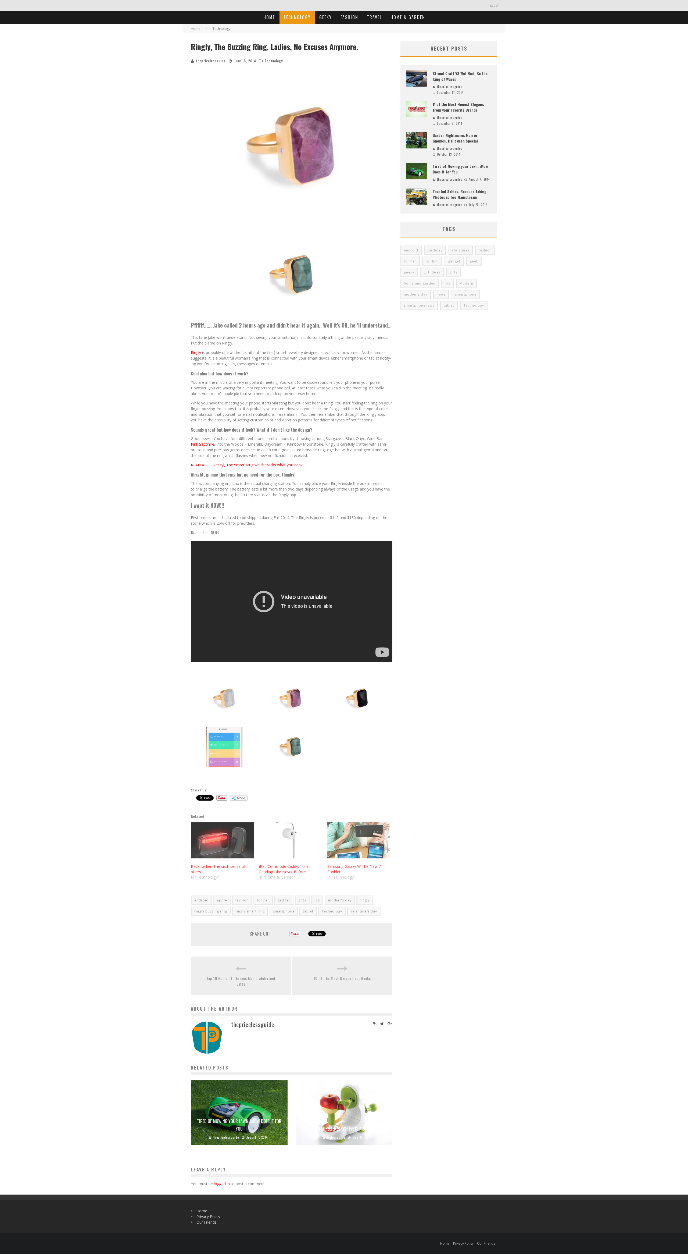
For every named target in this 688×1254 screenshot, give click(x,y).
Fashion (349, 17)
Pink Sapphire (202, 444)
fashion (242, 900)
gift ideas (432, 272)
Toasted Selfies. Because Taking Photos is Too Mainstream (459, 194)
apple (222, 900)
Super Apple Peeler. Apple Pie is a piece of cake (344, 1128)
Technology (297, 17)
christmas (460, 250)
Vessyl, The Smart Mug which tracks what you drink (258, 464)
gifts (302, 900)
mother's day (340, 900)
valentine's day (363, 911)
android (201, 900)
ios (317, 900)
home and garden (419, 283)
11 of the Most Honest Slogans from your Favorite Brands (458, 107)
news (441, 294)
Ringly (196, 352)
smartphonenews (419, 305)
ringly (365, 900)
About (495, 5)
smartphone (284, 911)
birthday (435, 250)
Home (269, 17)
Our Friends (206, 1222)
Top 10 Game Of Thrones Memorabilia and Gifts (240, 981)
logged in (222, 1183)
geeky (409, 272)
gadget (284, 900)
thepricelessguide (211, 60)
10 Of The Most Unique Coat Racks (342, 978)
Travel (374, 17)
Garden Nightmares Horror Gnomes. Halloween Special (455, 138)
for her (263, 900)
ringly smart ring (250, 911)
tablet (308, 911)
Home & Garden (407, 17)
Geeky (325, 17)
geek (474, 261)
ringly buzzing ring (210, 911)
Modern (466, 283)
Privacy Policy (208, 1216)
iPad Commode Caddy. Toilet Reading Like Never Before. (284, 869)
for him (432, 261)
